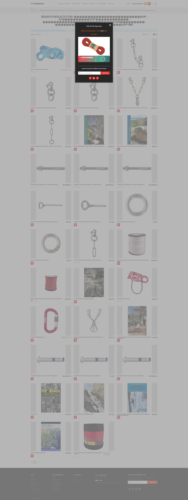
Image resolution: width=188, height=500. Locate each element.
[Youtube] (93, 78)
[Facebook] (90, 78)
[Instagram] (97, 78)
